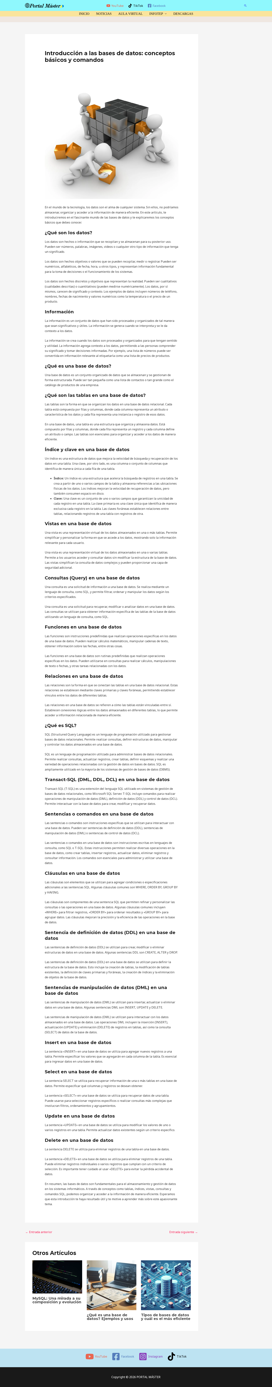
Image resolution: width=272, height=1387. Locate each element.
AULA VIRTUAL (130, 14)
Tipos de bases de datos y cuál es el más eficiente (165, 1317)
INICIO (84, 14)
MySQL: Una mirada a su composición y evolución (56, 1300)
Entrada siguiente (183, 1232)
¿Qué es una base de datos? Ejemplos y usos (110, 1317)
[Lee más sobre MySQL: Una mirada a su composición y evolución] (57, 1277)
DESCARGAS (183, 14)
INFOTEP (156, 14)
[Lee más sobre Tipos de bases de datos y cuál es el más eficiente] (166, 1285)
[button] (245, 5)
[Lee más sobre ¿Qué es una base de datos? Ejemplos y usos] (112, 1285)
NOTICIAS (104, 14)
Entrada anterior (38, 1232)
